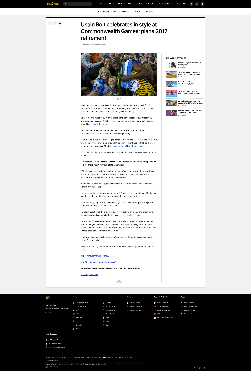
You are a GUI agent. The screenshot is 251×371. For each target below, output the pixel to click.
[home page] (53, 4)
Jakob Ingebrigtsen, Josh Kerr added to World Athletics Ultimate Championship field (190, 102)
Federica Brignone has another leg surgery (189, 64)
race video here (99, 124)
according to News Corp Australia (129, 146)
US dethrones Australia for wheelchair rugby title (188, 83)
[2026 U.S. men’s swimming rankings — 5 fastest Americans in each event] (171, 93)
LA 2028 (137, 11)
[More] (191, 4)
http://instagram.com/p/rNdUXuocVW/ (98, 262)
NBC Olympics (103, 11)
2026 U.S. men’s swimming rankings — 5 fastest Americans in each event (190, 92)
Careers (53, 357)
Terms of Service (128, 357)
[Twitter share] (55, 23)
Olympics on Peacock (121, 11)
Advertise (47, 357)
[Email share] (60, 23)
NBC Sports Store (75, 357)
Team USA (149, 11)
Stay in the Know (50, 305)
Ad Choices (90, 357)
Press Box (83, 357)
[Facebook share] (50, 23)
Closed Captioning (61, 357)
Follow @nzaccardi (89, 274)
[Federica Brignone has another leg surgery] (171, 65)
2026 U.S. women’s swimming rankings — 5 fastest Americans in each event (190, 73)
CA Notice (120, 357)
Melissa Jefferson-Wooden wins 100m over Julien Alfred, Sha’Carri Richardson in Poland (190, 112)
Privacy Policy (98, 357)
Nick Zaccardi (86, 44)
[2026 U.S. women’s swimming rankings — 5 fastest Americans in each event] (171, 74)
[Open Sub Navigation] (104, 3)
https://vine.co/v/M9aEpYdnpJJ (95, 256)
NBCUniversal (55, 360)
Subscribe (49, 312)
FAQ (68, 357)
